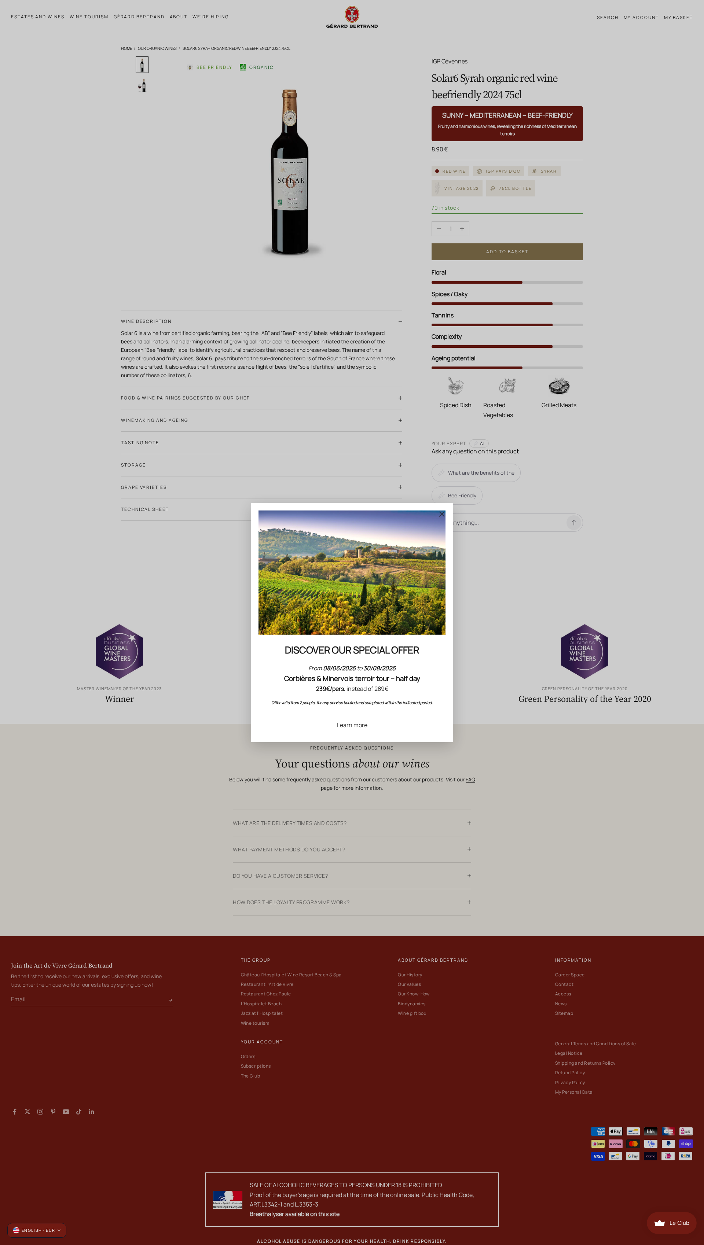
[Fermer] (441, 514)
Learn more (352, 725)
